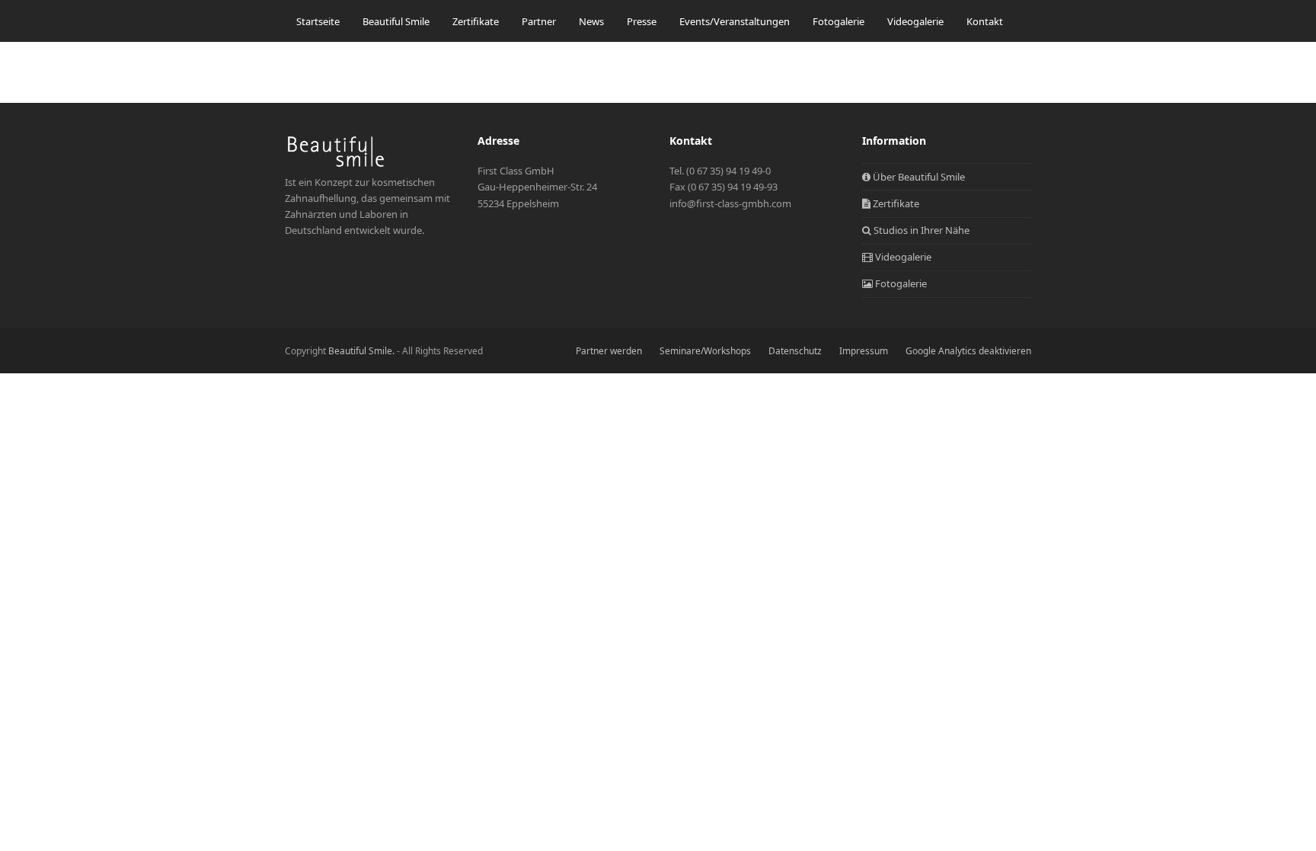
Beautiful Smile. (361, 350)
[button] (301, 59)
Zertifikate (894, 203)
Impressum (863, 350)
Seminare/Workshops (705, 350)
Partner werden (609, 350)
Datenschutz (795, 350)
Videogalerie (902, 257)
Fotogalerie (900, 283)
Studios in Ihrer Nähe (920, 230)
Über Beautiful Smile (917, 177)
